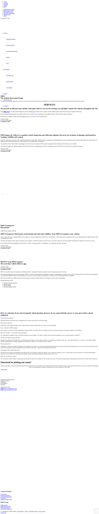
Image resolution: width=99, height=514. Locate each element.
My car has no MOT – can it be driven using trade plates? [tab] (14, 332)
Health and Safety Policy (6, 499)
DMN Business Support (8, 9)
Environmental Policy (6, 495)
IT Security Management (6, 496)
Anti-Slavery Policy (33, 511)
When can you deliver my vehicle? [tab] (8, 356)
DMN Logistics (4, 505)
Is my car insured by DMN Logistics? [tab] (9, 327)
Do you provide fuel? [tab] (5, 344)
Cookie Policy (20, 511)
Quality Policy (4, 494)
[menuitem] (50, 9)
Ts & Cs (26, 511)
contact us (4, 315)
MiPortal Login (7, 14)
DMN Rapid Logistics (8, 10)
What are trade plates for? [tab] (6, 323)
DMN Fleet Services (8, 12)
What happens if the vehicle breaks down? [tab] (10, 350)
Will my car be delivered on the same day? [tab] (10, 337)
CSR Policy (3, 498)
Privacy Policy (42, 511)
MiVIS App (32, 111)
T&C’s (5, 16)
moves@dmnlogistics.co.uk (9, 388)
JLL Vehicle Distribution (9, 13)
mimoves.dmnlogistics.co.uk (9, 389)
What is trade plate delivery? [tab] (7, 318)
